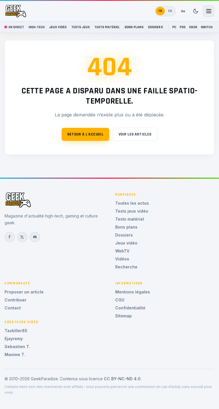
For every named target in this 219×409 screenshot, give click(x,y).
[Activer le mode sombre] (195, 11)
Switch (207, 27)
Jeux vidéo (57, 27)
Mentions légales (132, 291)
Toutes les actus (132, 203)
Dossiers (155, 27)
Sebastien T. (17, 346)
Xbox (193, 27)
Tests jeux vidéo (131, 211)
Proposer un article (24, 291)
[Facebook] (10, 237)
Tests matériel (107, 27)
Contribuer (16, 299)
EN (170, 11)
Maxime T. (15, 354)
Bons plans (134, 27)
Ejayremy (14, 338)
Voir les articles (135, 134)
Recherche (126, 266)
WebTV (122, 250)
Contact (13, 307)
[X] (22, 237)
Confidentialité (130, 307)
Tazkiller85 (16, 330)
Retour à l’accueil (85, 134)
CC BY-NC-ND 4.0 (122, 378)
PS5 (183, 27)
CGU (119, 299)
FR (160, 11)
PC (174, 27)
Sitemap (123, 315)
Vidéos (122, 258)
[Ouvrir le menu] (208, 11)
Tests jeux (80, 27)
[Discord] (35, 237)
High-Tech (36, 27)
